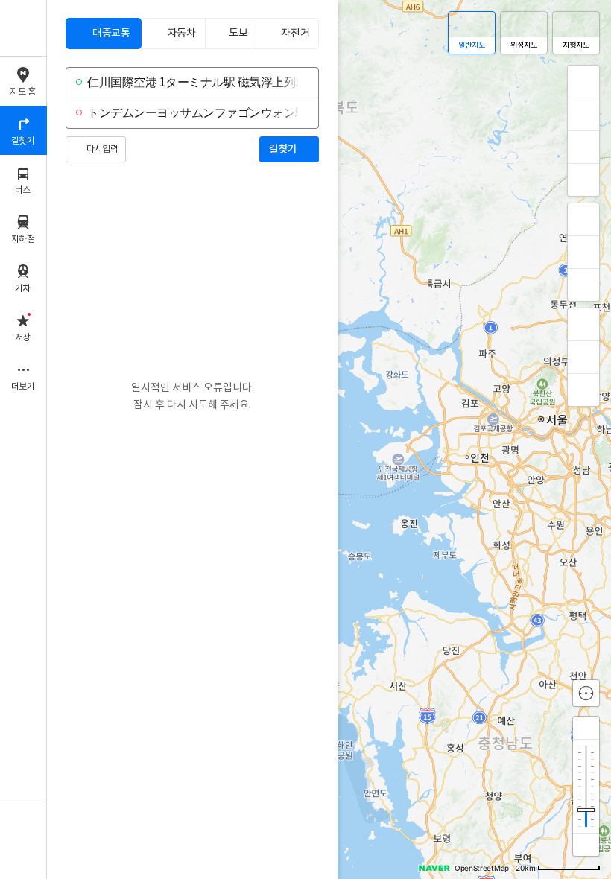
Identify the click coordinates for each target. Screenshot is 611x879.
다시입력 (102, 149)
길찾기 (283, 149)
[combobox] (190, 83)
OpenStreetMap (482, 867)
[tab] (104, 33)
